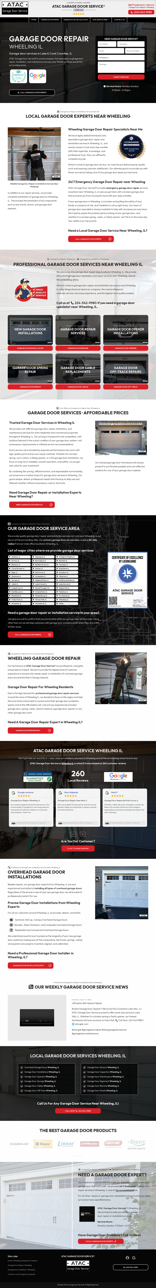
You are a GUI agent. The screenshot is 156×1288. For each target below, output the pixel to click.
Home (33, 20)
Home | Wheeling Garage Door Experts (22, 1261)
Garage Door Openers (125, 348)
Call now (78, 1111)
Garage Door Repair (50, 20)
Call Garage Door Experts (33, 92)
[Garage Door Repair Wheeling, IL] (15, 8)
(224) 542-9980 (142, 12)
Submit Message (121, 77)
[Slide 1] (76, 1156)
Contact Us (119, 20)
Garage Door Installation (76, 20)
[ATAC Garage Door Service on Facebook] (127, 1258)
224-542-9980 (85, 303)
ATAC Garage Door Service (131, 150)
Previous (73, 834)
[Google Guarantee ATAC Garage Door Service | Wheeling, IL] (37, 777)
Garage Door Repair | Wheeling (20, 1265)
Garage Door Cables (78, 387)
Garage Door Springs (30, 387)
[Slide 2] (80, 1156)
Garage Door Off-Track (126, 387)
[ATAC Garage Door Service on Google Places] (134, 1258)
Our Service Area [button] (100, 20)
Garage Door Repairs (78, 348)
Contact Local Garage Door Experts (21, 1274)
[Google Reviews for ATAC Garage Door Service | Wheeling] (118, 777)
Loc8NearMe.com (134, 142)
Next (82, 834)
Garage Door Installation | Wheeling (21, 1270)
